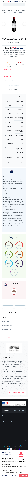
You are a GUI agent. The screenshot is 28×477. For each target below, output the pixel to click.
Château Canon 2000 (7, 321)
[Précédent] (3, 24)
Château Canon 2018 (7, 333)
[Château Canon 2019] (14, 24)
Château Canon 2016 (7, 325)
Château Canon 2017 (7, 329)
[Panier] (23, 2)
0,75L (7, 81)
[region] (14, 25)
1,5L (14, 81)
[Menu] (3, 2)
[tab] (8, 307)
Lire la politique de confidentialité (9, 470)
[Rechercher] (23, 4)
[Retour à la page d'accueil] (14, 1)
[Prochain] (24, 24)
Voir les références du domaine (17, 392)
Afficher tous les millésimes (14, 338)
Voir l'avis (20, 66)
